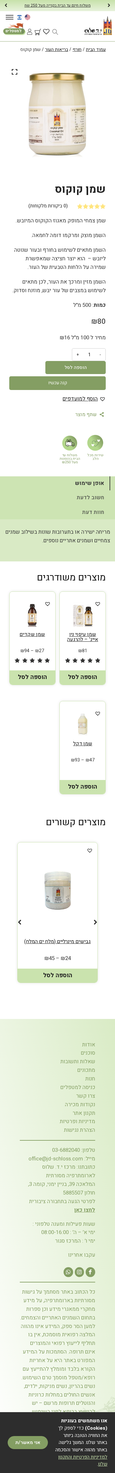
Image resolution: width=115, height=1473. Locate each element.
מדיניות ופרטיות (77, 1121)
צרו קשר (85, 1096)
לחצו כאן (84, 1210)
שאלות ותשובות (77, 1061)
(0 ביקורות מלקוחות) (48, 205)
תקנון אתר (84, 1113)
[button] (84, 399)
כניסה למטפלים (77, 1087)
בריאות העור (56, 49)
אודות (88, 1045)
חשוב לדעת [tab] (90, 498)
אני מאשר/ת (27, 1442)
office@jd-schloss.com (55, 1159)
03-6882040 (66, 1150)
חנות (90, 1079)
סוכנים (88, 1053)
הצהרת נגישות (79, 1130)
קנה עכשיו (57, 382)
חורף (77, 49)
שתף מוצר (86, 414)
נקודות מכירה (80, 1104)
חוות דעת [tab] (93, 512)
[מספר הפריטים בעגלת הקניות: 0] (35, 45)
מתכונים (86, 1070)
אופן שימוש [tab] (89, 483)
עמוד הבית (96, 49)
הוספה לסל (76, 367)
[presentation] (6, 6)
